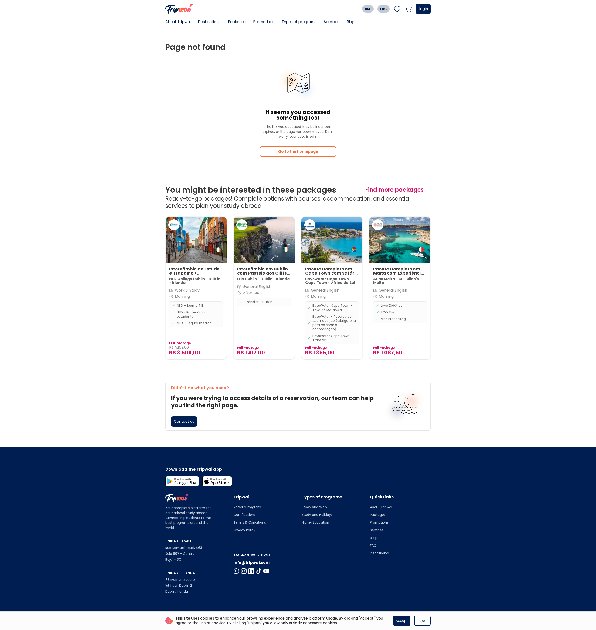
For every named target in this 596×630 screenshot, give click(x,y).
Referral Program (247, 507)
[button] (196, 287)
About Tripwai (177, 21)
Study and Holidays (317, 514)
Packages (237, 21)
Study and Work (314, 507)
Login (423, 8)
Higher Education (315, 522)
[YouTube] (266, 571)
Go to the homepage (298, 151)
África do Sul (343, 282)
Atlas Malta (384, 279)
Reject (422, 620)
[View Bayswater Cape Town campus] (309, 224)
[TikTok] (258, 571)
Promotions (263, 21)
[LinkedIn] (251, 571)
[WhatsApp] (236, 571)
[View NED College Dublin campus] (173, 224)
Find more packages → (398, 189)
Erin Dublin (247, 279)
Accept (402, 620)
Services (331, 21)
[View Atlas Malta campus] (377, 224)
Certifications (245, 514)
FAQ (373, 545)
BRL (368, 9)
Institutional (379, 553)
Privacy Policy (244, 530)
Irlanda (179, 282)
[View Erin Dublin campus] (241, 224)
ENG (383, 9)
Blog (351, 21)
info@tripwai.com (252, 562)
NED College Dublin (187, 279)
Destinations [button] (209, 21)
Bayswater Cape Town (327, 279)
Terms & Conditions (250, 522)
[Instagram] (244, 571)
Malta (378, 282)
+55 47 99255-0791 (252, 555)
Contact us (184, 421)
